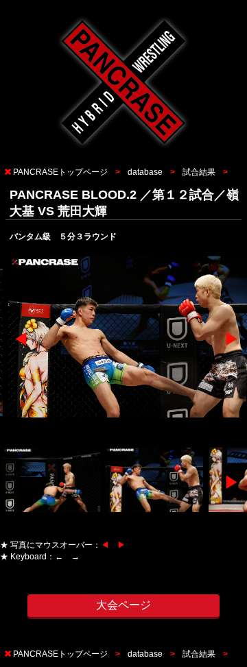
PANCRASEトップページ (60, 172)
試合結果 (199, 172)
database (145, 172)
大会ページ (123, 605)
